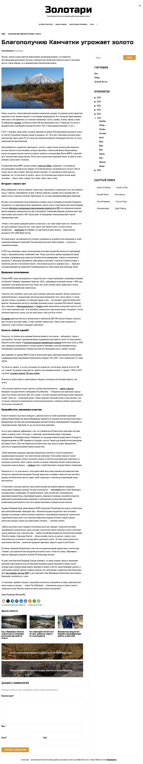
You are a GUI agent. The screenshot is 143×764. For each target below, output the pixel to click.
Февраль (102, 161)
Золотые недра (121, 201)
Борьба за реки (35, 605)
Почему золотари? (46, 24)
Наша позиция (61, 24)
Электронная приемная (78, 24)
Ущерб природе (120, 208)
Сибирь (97, 77)
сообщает (31, 465)
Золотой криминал (103, 201)
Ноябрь (102, 125)
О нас (92, 24)
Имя (3, 726)
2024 (99, 105)
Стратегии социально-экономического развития (42, 342)
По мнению (5, 318)
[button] (140, 5)
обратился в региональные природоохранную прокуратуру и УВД (34, 208)
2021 (99, 117)
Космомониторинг (103, 208)
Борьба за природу (104, 187)
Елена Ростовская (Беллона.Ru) (13, 594)
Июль (101, 141)
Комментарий (7, 695)
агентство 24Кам (44, 165)
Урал (96, 73)
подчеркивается (57, 489)
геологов (17, 122)
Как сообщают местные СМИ (17, 573)
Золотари (68, 9)
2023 (99, 109)
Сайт (45, 737)
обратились (71, 551)
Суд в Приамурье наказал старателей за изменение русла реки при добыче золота (12, 634)
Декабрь (102, 121)
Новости (21, 605)
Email (4, 737)
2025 (99, 101)
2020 (99, 170)
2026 (99, 97)
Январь (102, 166)
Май (100, 149)
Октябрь (102, 129)
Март (101, 157)
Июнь (101, 145)
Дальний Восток (10, 605)
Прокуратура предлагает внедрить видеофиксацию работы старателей (69, 633)
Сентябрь (103, 133)
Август (101, 137)
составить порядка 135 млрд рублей (24, 373)
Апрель (102, 153)
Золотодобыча (119, 194)
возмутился (19, 229)
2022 (99, 113)
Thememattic (111, 759)
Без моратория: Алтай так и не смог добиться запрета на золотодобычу (42, 633)
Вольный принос (103, 194)
